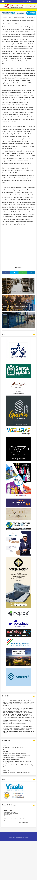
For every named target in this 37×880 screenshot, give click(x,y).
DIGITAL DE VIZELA (27, 1)
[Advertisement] (18, 245)
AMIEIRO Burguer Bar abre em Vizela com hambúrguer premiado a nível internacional (18, 307)
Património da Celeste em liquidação (13, 291)
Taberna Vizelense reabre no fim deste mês (15, 325)
